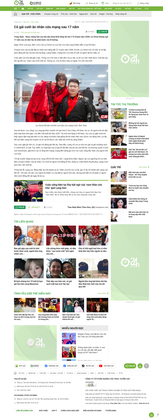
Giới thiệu (43, 411)
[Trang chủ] (18, 14)
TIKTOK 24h (90, 366)
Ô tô (146, 9)
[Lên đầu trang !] (157, 414)
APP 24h (22, 366)
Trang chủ (17, 22)
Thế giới (128, 9)
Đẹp (92, 373)
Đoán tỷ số (93, 3)
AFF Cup (40, 9)
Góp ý (54, 411)
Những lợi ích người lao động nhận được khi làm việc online (138, 125)
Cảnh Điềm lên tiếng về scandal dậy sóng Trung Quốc (138, 201)
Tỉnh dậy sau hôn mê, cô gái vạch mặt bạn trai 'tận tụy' (59, 282)
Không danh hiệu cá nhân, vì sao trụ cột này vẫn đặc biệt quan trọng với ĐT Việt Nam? (91, 350)
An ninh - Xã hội (56, 373)
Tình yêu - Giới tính (69, 14)
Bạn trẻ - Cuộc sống (31, 14)
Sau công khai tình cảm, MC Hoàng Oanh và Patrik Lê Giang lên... (48, 317)
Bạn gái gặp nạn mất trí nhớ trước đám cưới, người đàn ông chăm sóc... (28, 251)
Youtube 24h (109, 366)
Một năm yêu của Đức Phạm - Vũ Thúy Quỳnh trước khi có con (138, 174)
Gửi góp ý (35, 207)
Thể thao (137, 9)
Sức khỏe (108, 9)
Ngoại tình (83, 14)
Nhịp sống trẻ (121, 14)
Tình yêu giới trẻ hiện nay (30, 32)
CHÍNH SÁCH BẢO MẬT (70, 411)
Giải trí (71, 9)
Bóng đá (49, 9)
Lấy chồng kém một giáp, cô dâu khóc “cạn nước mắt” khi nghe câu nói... (61, 251)
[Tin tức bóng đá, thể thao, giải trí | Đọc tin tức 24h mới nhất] (19, 3)
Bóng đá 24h (72, 366)
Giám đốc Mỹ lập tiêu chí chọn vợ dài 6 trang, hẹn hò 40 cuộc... (25, 317)
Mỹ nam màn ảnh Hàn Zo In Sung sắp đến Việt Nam (138, 214)
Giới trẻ (93, 14)
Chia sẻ (104, 32)
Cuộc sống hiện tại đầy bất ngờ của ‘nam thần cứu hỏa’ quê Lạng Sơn (73, 186)
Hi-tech (118, 9)
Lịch (107, 3)
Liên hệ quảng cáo (24, 411)
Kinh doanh (61, 9)
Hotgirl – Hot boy (106, 14)
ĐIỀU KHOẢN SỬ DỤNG (92, 411)
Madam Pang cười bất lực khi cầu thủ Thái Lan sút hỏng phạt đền (92, 335)
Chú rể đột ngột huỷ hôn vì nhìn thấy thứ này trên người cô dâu (93, 249)
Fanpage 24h (54, 366)
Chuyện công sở (51, 14)
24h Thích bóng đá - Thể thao (89, 9)
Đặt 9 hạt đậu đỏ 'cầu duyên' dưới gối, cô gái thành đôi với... (71, 317)
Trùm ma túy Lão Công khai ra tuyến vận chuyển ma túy (139, 188)
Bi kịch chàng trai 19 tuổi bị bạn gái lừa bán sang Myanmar (28, 282)
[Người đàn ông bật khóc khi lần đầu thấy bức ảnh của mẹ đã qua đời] (93, 268)
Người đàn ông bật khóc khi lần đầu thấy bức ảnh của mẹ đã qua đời (93, 284)
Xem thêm (102, 293)
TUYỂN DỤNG (110, 411)
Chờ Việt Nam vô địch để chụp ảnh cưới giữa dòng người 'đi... (96, 317)
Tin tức (30, 9)
